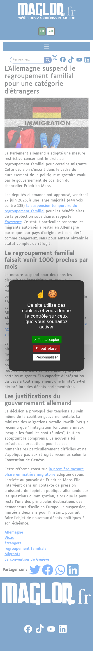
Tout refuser (48, 348)
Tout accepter (48, 339)
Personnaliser (46, 357)
